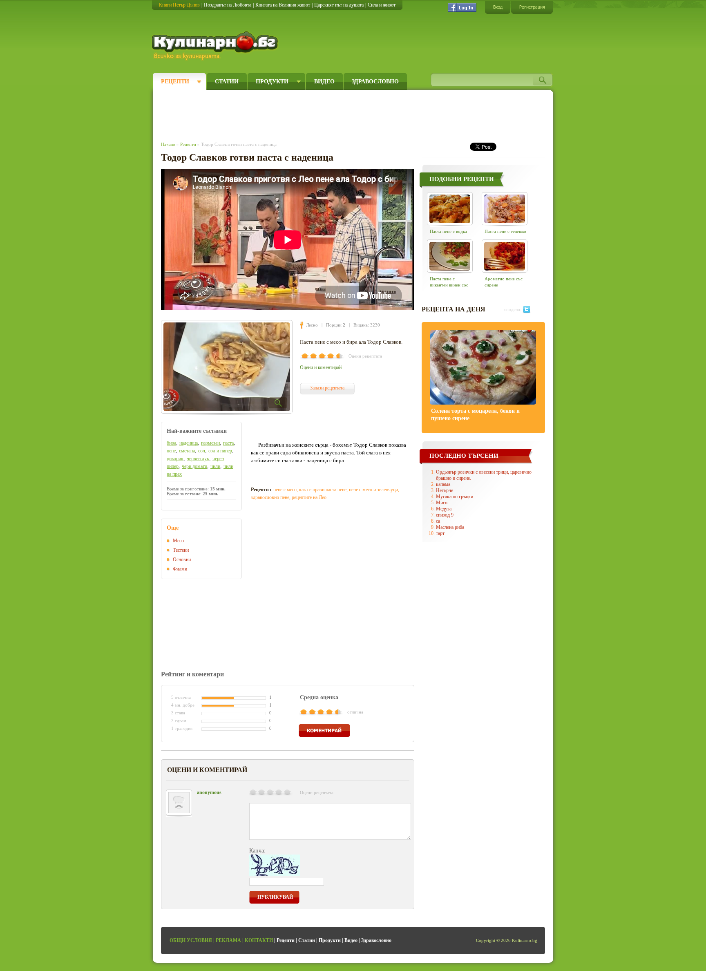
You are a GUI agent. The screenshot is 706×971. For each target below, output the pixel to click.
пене (171, 451)
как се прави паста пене (322, 489)
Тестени (181, 550)
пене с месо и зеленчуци (373, 489)
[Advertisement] (310, 113)
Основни (182, 559)
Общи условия (191, 940)
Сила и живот (381, 5)
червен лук (198, 458)
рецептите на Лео (309, 497)
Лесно (312, 324)
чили (215, 466)
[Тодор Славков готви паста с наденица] (226, 366)
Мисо (441, 503)
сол (201, 451)
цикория (175, 458)
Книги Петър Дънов (179, 5)
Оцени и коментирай (321, 367)
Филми (180, 569)
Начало (168, 144)
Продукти (272, 81)
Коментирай (324, 730)
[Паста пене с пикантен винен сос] (450, 256)
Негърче (444, 490)
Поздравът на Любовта (227, 5)
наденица (188, 443)
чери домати (194, 466)
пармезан (210, 443)
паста (228, 443)
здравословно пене (270, 497)
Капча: (257, 851)
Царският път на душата (339, 5)
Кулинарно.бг (216, 45)
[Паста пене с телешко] (504, 208)
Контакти (259, 940)
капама (443, 484)
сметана (187, 451)
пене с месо (285, 489)
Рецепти (175, 81)
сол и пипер (220, 451)
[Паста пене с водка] (450, 208)
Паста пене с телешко (505, 231)
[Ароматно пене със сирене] (504, 256)
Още (173, 528)
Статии (227, 81)
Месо (178, 541)
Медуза (443, 509)
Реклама (228, 940)
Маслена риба (450, 527)
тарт (440, 533)
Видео (324, 81)
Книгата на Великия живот (282, 5)
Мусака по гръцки (454, 496)
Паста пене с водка (448, 231)
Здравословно (375, 81)
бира (171, 443)
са (438, 521)
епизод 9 (445, 515)
